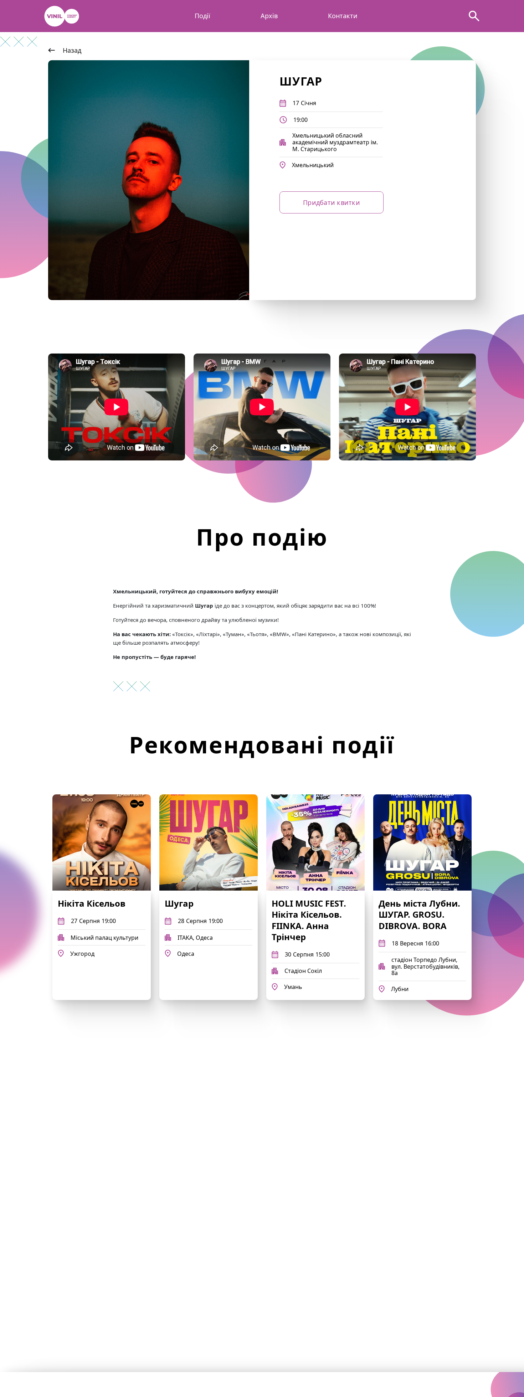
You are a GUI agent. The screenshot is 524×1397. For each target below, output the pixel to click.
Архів (269, 16)
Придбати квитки (331, 202)
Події (202, 16)
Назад (72, 50)
